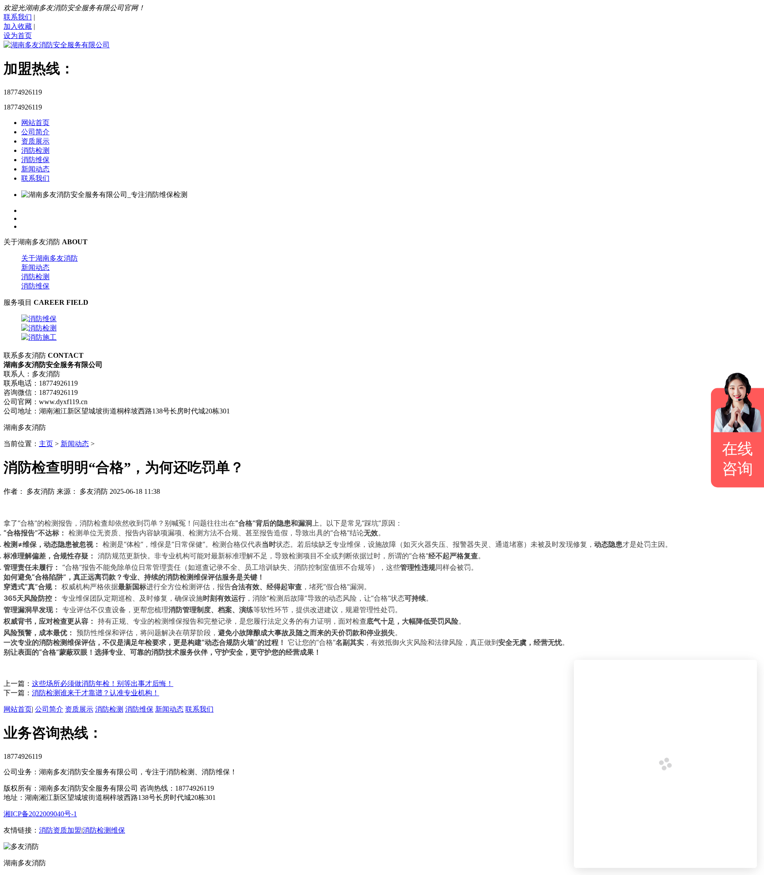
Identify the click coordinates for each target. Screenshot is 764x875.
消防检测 (35, 150)
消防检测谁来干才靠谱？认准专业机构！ (95, 693)
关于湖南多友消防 (49, 258)
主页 (46, 443)
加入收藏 (18, 26)
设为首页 (18, 35)
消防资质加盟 (60, 830)
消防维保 (35, 159)
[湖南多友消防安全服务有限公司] (57, 45)
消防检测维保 (104, 830)
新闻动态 (35, 169)
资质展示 (35, 141)
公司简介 (35, 132)
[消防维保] (39, 318)
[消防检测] (39, 328)
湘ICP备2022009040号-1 (40, 814)
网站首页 (35, 122)
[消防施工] (39, 337)
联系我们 (18, 17)
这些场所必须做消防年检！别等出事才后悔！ (102, 683)
